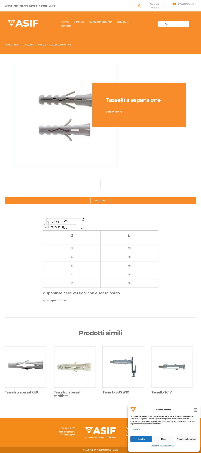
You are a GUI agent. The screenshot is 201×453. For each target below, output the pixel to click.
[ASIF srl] (23, 23)
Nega (163, 439)
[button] (195, 409)
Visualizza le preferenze (187, 439)
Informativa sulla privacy (167, 446)
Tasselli (42, 44)
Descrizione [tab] (100, 200)
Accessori (30, 44)
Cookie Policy (155, 446)
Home (8, 44)
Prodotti (18, 44)
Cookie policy (111, 437)
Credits (115, 450)
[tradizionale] (66, 116)
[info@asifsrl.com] (174, 4)
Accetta (141, 439)
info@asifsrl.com (186, 4)
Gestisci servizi (136, 429)
